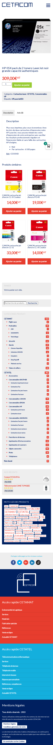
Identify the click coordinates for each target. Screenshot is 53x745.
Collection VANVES (17, 352)
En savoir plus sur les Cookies (14, 741)
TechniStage (14, 336)
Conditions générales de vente (14, 727)
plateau (37, 533)
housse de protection (29, 525)
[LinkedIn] (32, 562)
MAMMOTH (15, 333)
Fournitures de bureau (17, 437)
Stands (11, 345)
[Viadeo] (38, 562)
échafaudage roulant (12, 541)
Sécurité (12, 341)
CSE (42, 517)
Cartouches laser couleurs (19, 429)
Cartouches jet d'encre (18, 410)
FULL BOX (28, 523)
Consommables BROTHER (18, 380)
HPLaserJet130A (10, 528)
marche (18, 530)
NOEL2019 (37, 530)
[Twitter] (20, 562)
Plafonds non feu (16, 363)
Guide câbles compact (12, 525)
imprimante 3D (23, 528)
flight (40, 520)
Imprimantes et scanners (17, 445)
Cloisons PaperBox (16, 348)
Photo (11, 452)
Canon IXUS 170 (25, 506)
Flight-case (13, 322)
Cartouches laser (19, 94)
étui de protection (27, 541)
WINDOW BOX (33, 538)
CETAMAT (8, 319)
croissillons (34, 517)
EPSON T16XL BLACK (30, 520)
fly (15, 523)
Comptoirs (14, 356)
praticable (9, 536)
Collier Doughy (25, 515)
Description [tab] (8, 113)
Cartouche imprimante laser (19, 383)
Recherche (32, 303)
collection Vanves (11, 515)
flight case (8, 523)
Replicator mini (40, 536)
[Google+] (26, 562)
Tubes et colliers (15, 368)
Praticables (13, 326)
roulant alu (8, 538)
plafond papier (28, 533)
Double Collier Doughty (13, 520)
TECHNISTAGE (20, 538)
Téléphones (13, 456)
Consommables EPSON (17, 403)
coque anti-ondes (22, 517)
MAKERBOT (35, 528)
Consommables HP (15, 406)
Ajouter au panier (22, 85)
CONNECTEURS (37, 515)
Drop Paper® (15, 360)
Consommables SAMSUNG (18, 418)
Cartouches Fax (15, 387)
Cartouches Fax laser (17, 394)
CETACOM (33, 508)
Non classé (8, 461)
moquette (27, 530)
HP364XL (42, 525)
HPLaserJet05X (17, 99)
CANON (14, 506)
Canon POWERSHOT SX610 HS (15, 509)
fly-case (20, 523)
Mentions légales (9, 724)
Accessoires (13, 376)
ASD (12, 329)
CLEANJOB (34, 512)
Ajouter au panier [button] (14, 211)
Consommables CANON (17, 399)
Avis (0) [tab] (20, 113)
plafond (19, 533)
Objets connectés (15, 449)
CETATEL (30, 94)
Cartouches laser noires (18, 433)
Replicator (29, 536)
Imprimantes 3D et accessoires (20, 441)
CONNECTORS (9, 517)
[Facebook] (13, 562)
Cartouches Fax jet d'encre (19, 390)
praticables (19, 535)
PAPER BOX (9, 533)
